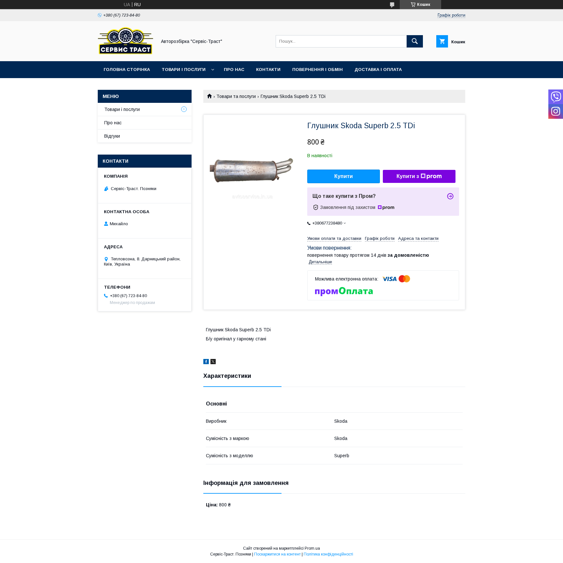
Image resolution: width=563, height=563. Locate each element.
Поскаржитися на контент (277, 554)
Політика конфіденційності (328, 554)
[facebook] (206, 362)
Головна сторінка (127, 69)
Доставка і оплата (378, 69)
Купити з (408, 176)
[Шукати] (415, 41)
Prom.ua (312, 548)
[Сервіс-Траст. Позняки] (125, 52)
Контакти (268, 69)
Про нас (234, 69)
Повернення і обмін (317, 69)
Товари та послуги (236, 96)
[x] (213, 362)
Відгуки (112, 136)
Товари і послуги (184, 69)
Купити (343, 176)
